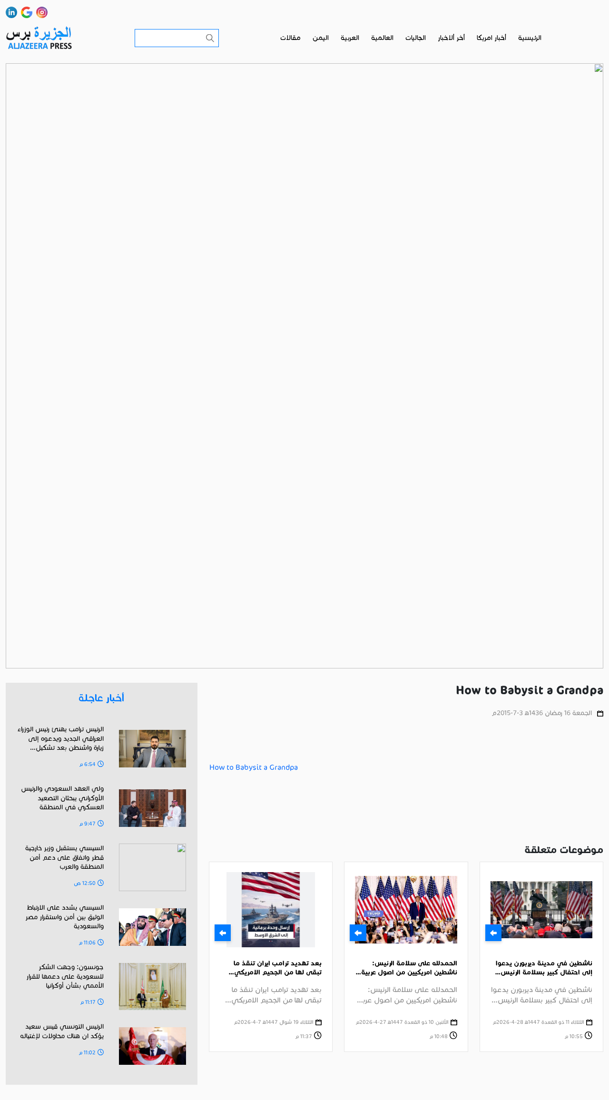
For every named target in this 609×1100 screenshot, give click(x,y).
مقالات (290, 38)
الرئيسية (529, 38)
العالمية (382, 38)
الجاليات (415, 38)
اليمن (321, 38)
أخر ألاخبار (451, 38)
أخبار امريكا (491, 38)
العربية (350, 38)
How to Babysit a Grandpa (253, 767)
